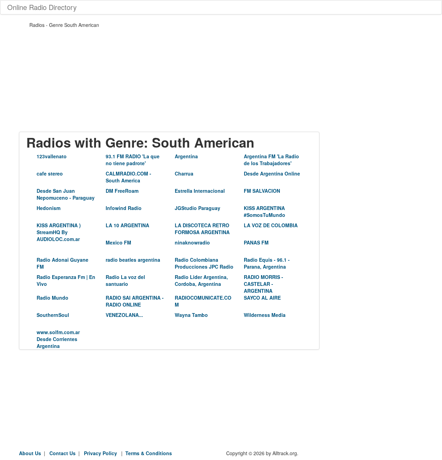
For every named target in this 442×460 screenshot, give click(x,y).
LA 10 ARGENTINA (127, 225)
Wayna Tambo (191, 314)
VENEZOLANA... (124, 314)
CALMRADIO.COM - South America (128, 177)
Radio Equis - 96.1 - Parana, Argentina (267, 263)
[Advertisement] (169, 83)
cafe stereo (50, 173)
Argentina (186, 156)
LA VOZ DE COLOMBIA (271, 225)
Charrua (184, 173)
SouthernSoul (53, 314)
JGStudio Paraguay (197, 207)
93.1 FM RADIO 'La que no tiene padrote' (133, 160)
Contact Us (62, 453)
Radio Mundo (52, 297)
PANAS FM (256, 242)
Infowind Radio (124, 207)
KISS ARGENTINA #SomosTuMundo (264, 211)
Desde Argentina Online (272, 173)
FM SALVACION (262, 190)
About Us (30, 453)
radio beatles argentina (133, 259)
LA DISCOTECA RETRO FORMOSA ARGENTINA (202, 229)
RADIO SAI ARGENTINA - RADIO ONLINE (135, 301)
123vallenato (52, 156)
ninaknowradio (192, 242)
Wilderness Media (265, 314)
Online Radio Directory (42, 7)
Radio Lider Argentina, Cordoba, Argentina (201, 280)
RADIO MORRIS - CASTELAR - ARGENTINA (263, 283)
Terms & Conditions (148, 453)
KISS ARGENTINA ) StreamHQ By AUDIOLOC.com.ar (59, 232)
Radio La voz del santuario (125, 280)
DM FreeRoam (122, 190)
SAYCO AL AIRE (262, 297)
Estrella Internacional (200, 190)
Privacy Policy (100, 453)
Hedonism (48, 207)
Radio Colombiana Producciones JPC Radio (204, 263)
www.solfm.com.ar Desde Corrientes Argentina (58, 339)
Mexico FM (118, 242)
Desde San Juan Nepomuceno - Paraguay (66, 194)
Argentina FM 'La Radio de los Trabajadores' (271, 160)
